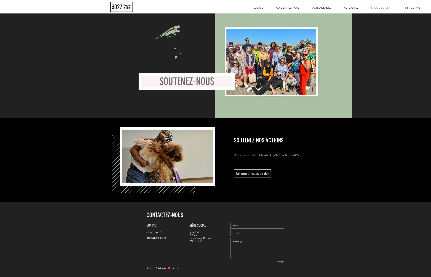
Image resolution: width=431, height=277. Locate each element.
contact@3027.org (156, 237)
